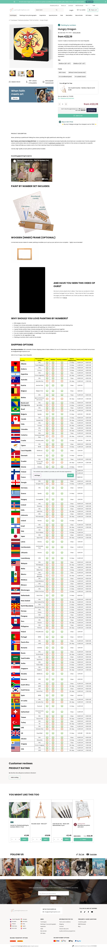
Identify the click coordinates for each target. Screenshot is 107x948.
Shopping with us (54, 5)
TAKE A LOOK (89, 2)
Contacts (70, 5)
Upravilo (92, 946)
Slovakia (14, 921)
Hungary (25, 919)
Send (53, 898)
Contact (61, 926)
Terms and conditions (65, 922)
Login (71, 10)
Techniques (43, 922)
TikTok (65, 298)
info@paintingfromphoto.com (52, 912)
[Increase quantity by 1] (66, 104)
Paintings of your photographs (48, 924)
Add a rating (14, 777)
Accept (70, 475)
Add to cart (79, 116)
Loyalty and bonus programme (67, 931)
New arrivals (43, 931)
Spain (24, 926)
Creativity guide (82, 922)
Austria (24, 928)
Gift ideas (42, 933)
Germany (14, 926)
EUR (87, 5)
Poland (14, 924)
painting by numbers (55, 143)
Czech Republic (16, 919)
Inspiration (43, 926)
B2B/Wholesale (79, 5)
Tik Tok (81, 854)
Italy (24, 924)
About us (63, 5)
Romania (25, 921)
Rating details (76, 32)
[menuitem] (13, 15)
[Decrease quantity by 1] (59, 104)
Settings (37, 475)
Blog (79, 926)
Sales (41, 928)
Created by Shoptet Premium (80, 946)
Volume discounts (64, 928)
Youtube (93, 854)
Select (24, 839)
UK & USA (14, 928)
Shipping (61, 924)
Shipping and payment (67, 98)
